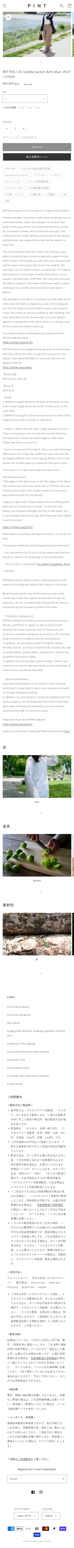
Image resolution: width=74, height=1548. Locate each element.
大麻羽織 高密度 (39, 188)
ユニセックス (14, 188)
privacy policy (15, 1083)
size (4, 91)
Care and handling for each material (28, 1051)
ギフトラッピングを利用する (20, 137)
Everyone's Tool (16, 1059)
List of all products (18, 1006)
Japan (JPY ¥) (24, 1515)
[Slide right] (41, 62)
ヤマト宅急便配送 (37, 181)
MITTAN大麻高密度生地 (36, 168)
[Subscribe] (63, 1479)
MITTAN (11, 168)
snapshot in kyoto (17, 175)
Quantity (7, 121)
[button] (4, 6)
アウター (41, 175)
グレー (58, 175)
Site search (13, 1022)
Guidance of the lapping (21, 1043)
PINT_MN (32, 1541)
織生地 (37, 194)
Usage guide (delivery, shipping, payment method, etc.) (36, 1033)
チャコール (13, 181)
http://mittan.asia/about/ (18, 724)
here (67, 731)
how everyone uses (18, 1067)
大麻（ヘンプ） (16, 194)
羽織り (52, 194)
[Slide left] (33, 62)
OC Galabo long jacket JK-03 (53, 564)
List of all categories (19, 1014)
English (48, 1515)
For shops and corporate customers (28, 1075)
